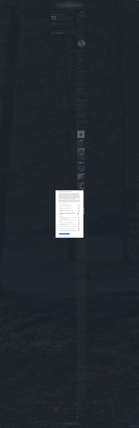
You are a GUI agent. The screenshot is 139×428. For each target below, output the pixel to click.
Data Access (69, 236)
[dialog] (69, 214)
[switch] (78, 205)
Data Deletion (65, 236)
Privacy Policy (73, 236)
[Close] (82, 191)
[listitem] (69, 204)
